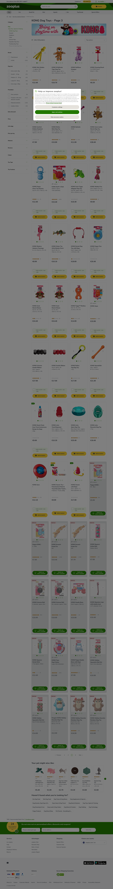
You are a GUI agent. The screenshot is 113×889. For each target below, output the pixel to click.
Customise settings (57, 107)
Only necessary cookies (57, 117)
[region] (57, 104)
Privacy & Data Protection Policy (54, 103)
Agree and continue (57, 112)
